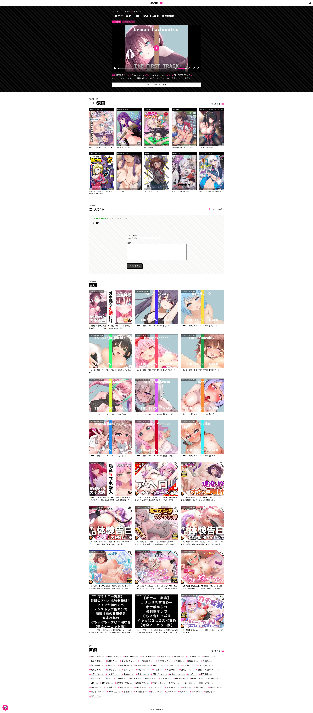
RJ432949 (116, 22)
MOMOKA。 (206, 665)
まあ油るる (141, 692)
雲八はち (128, 670)
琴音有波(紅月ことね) (101, 678)
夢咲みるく (157, 692)
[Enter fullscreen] (198, 68)
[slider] (142, 68)
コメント (156, 243)
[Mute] (176, 68)
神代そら (135, 678)
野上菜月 (172, 670)
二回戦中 (111, 687)
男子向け (137, 11)
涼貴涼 (207, 661)
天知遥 (180, 661)
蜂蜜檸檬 (119, 75)
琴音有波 (128, 674)
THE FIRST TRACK (182, 75)
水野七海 (201, 687)
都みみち (166, 678)
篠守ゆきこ (144, 670)
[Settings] (189, 68)
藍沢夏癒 (206, 674)
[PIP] (194, 68)
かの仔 (192, 674)
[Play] (115, 68)
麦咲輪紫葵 (181, 678)
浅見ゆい (173, 683)
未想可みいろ (206, 683)
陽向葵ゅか (97, 656)
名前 (156, 235)
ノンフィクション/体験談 (130, 78)
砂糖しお (143, 674)
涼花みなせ (148, 656)
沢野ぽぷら (113, 670)
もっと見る (215, 104)
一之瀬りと (113, 674)
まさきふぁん (98, 692)
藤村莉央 (112, 661)
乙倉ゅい (173, 665)
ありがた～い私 (124, 683)
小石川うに (189, 683)
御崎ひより (187, 670)
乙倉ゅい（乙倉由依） (208, 670)
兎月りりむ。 (159, 674)
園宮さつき (197, 678)
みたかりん (114, 692)
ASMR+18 (159, 709)
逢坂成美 (178, 656)
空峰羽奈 (210, 692)
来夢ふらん (97, 674)
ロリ (169, 78)
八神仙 (184, 692)
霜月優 (128, 692)
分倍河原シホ (147, 661)
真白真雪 (213, 678)
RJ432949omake (128, 22)
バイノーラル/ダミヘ (150, 78)
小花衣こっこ (177, 674)
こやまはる (142, 665)
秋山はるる (97, 661)
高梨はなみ (97, 670)
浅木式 (111, 665)
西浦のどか (216, 687)
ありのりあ (157, 687)
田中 (94, 683)
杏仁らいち (158, 683)
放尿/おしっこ (178, 78)
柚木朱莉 (121, 678)
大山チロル (194, 656)
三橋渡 (158, 670)
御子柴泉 (164, 656)
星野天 (187, 687)
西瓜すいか (126, 665)
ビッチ (163, 78)
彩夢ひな (197, 692)
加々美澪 (171, 692)
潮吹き (187, 78)
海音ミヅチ (158, 665)
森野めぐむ (126, 687)
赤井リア (96, 696)
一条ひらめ (151, 678)
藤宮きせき (173, 687)
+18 (156, 3)
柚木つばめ (131, 656)
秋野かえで (114, 656)
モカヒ (163, 75)
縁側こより (142, 683)
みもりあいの (165, 661)
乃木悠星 (141, 687)
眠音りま (107, 683)
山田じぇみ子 (129, 661)
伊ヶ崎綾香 (97, 665)
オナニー (115, 78)
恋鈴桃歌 (193, 661)
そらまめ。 (189, 665)
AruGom (155, 75)
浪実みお (96, 687)
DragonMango (138, 75)
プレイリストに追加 (158, 84)
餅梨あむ (209, 656)
